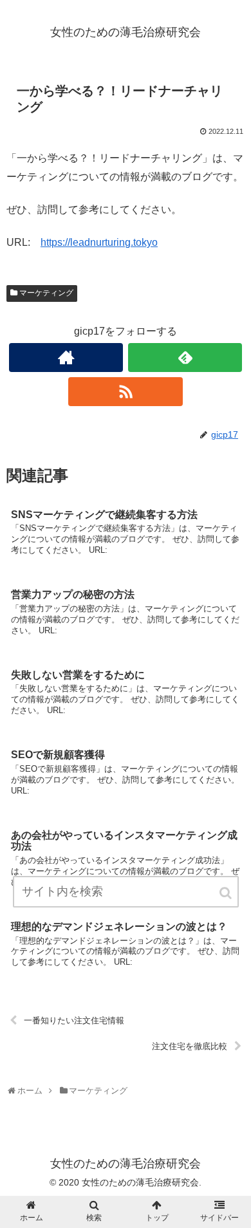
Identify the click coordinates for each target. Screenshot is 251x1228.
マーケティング (46, 292)
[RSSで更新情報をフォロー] (125, 391)
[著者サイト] (66, 357)
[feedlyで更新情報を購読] (185, 357)
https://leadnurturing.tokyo (99, 242)
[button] (226, 893)
